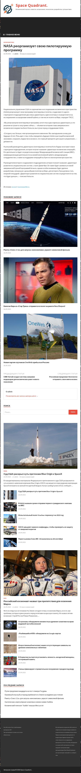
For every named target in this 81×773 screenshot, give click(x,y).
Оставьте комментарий (28, 54)
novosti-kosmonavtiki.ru (20, 187)
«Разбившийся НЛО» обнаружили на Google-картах (39, 633)
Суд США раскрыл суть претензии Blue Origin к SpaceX (33, 474)
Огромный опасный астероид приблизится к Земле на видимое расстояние (34, 695)
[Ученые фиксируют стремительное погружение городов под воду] (10, 676)
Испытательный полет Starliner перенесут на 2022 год (40, 515)
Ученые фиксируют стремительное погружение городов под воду (46, 669)
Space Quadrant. (32, 5)
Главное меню (13, 35)
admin (16, 54)
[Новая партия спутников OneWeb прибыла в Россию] (40, 360)
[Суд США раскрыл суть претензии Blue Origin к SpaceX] (40, 469)
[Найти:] (40, 412)
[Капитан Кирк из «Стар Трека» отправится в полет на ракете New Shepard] (40, 304)
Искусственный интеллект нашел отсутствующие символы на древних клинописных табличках (44, 646)
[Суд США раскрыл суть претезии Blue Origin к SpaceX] (10, 499)
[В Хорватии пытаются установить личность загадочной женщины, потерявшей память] (10, 665)
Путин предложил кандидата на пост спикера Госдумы (26, 691)
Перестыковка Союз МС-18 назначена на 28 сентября (40, 539)
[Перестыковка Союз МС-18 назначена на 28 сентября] (10, 546)
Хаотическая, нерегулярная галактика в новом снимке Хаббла (29, 702)
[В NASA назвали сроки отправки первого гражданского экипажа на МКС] (10, 511)
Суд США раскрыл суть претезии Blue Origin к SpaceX (40, 491)
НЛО (5, 598)
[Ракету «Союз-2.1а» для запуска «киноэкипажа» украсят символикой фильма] (40, 247)
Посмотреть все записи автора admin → (22, 396)
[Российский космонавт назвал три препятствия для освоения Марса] (40, 596)
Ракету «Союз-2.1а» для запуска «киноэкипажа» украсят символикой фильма (37, 250)
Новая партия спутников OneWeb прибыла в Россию (26, 362)
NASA (5, 471)
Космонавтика (9, 42)
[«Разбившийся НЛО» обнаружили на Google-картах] (10, 641)
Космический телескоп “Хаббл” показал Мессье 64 (24, 705)
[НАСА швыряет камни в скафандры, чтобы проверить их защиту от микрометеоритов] (10, 534)
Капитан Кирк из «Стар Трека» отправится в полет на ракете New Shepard (34, 306)
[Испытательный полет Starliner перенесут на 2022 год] (10, 523)
